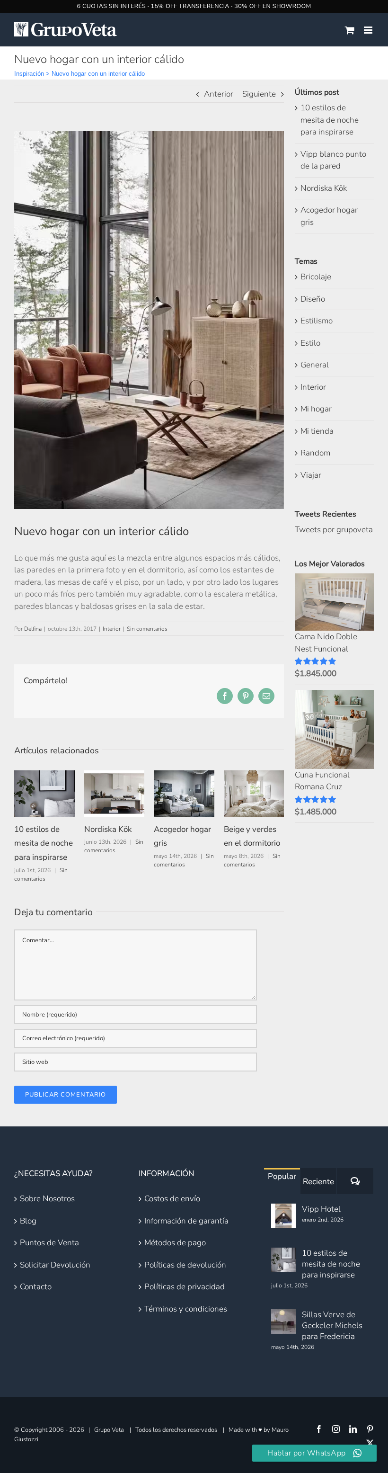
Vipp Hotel (321, 1209)
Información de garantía (186, 1220)
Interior (112, 629)
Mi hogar (316, 408)
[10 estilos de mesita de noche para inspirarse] (44, 775)
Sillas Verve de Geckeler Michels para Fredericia (332, 1325)
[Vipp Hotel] (283, 1216)
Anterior (218, 94)
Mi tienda (317, 431)
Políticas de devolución (185, 1264)
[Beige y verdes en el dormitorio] (254, 775)
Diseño (312, 299)
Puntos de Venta (49, 1242)
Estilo (310, 343)
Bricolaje (315, 276)
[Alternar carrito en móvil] (349, 30)
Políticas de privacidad (184, 1286)
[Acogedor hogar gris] (184, 775)
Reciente (318, 1181)
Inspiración (29, 73)
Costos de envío (172, 1198)
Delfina (33, 629)
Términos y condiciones (185, 1308)
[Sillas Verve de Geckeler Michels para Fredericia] (283, 1321)
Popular (282, 1176)
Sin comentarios (147, 629)
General (314, 364)
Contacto (36, 1286)
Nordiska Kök (108, 829)
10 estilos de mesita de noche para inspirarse (43, 843)
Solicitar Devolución (55, 1264)
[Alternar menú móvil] (369, 30)
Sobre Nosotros (47, 1198)
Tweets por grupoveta (334, 529)
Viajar (310, 475)
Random (315, 452)
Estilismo (316, 320)
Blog (28, 1220)
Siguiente (259, 94)
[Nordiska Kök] (114, 775)
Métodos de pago (175, 1242)
